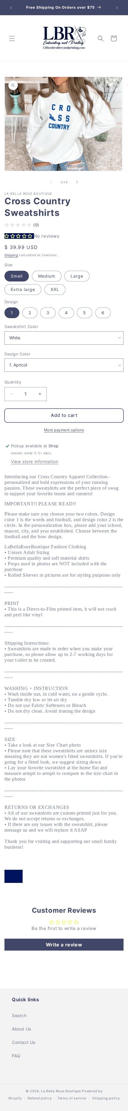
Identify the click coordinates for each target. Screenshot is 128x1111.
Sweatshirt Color (21, 326)
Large (77, 275)
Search (19, 1015)
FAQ (16, 1055)
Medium (46, 275)
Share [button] (16, 876)
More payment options (64, 430)
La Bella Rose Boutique (61, 1091)
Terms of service (71, 1098)
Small (17, 275)
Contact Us (23, 1042)
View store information (34, 461)
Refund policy (39, 1098)
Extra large (23, 289)
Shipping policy (106, 1098)
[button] (11, 38)
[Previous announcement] (11, 7)
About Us (21, 1028)
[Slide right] (77, 182)
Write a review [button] (64, 945)
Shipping (11, 255)
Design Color (17, 354)
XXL (55, 289)
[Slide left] (50, 182)
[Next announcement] (117, 7)
